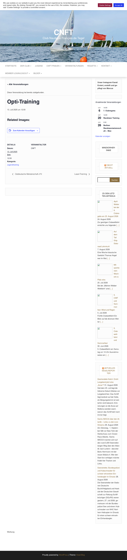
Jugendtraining (13, 164)
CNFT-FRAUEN (53, 65)
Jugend (39, 65)
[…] (117, 225)
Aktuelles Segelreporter (108, 370)
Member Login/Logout (17, 73)
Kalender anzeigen (102, 136)
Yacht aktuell (109, 166)
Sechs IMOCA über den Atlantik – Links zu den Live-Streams (108, 422)
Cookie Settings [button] (105, 5)
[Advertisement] (52, 538)
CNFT (63, 32)
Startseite (10, 65)
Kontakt (105, 65)
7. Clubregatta (109, 110)
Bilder (37, 73)
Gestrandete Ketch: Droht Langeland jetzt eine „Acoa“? (107, 382)
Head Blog (80, 554)
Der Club (25, 65)
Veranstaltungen (74, 65)
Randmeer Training (111, 118)
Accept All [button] (118, 5)
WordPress (63, 554)
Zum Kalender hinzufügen (24, 130)
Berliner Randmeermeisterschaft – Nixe (112, 128)
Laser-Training (80, 174)
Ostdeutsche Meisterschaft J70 (28, 174)
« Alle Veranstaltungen (17, 84)
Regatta (91, 65)
